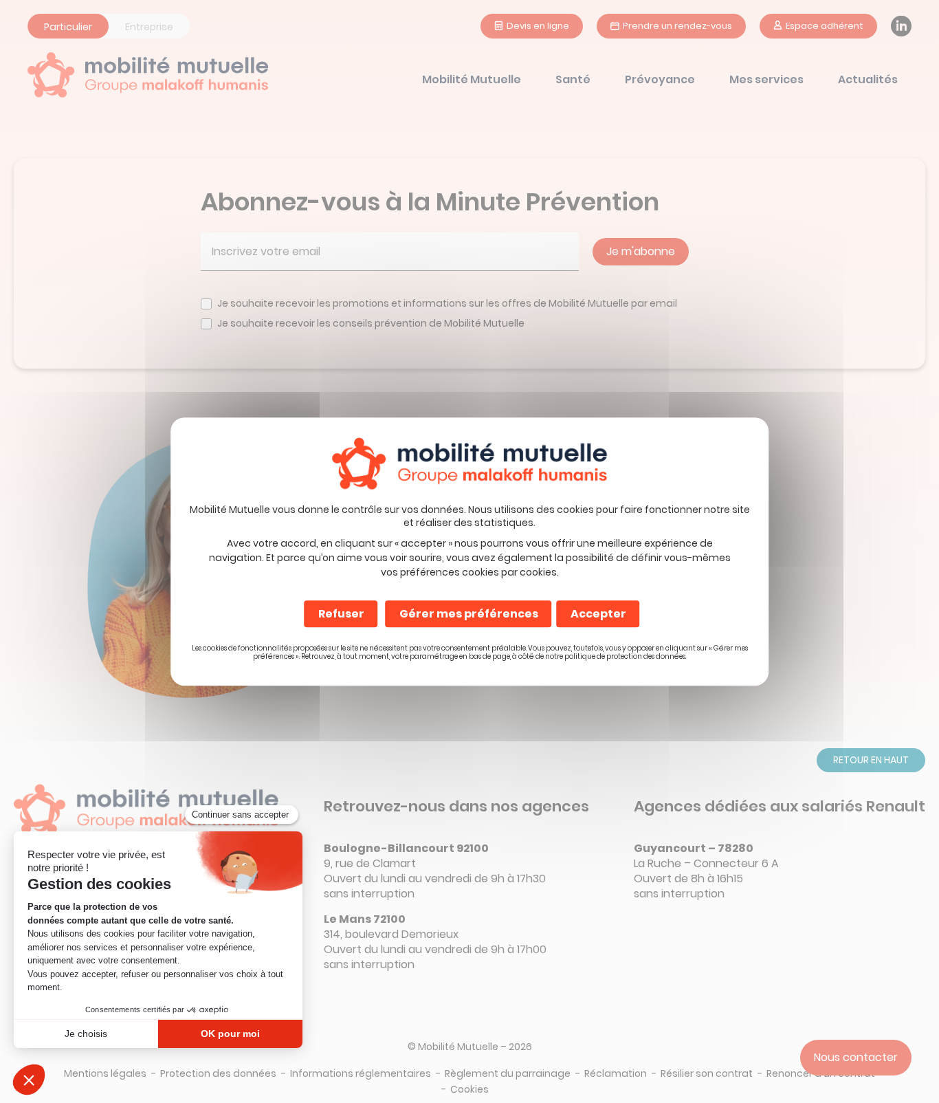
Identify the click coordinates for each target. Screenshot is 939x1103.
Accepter (598, 614)
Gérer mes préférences (468, 614)
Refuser (341, 614)
